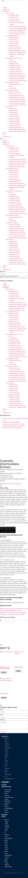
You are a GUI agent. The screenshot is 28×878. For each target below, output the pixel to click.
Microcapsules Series (12, 82)
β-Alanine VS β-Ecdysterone (11, 422)
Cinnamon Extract (14, 123)
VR (4, 135)
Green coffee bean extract (17, 50)
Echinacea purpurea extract (17, 26)
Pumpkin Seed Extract (15, 127)
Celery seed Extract (15, 125)
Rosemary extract (14, 122)
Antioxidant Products (12, 35)
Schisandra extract (14, 67)
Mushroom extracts (12, 90)
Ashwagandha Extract (15, 73)
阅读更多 (3, 672)
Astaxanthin (12, 88)
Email (1, 714)
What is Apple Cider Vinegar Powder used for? (7, 825)
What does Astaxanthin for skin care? (14, 426)
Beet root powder (14, 118)
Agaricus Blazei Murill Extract (18, 105)
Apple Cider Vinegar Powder (17, 30)
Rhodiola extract (14, 64)
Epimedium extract (14, 21)
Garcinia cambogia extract (17, 75)
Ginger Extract (13, 114)
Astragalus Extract (14, 65)
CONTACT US (7, 136)
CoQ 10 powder (14, 41)
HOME (5, 7)
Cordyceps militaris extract (17, 101)
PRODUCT (6, 11)
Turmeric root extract (15, 71)
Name (1, 709)
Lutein (11, 86)
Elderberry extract (14, 120)
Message (2, 719)
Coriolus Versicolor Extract (17, 103)
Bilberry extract (13, 45)
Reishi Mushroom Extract (16, 97)
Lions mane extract (15, 93)
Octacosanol (13, 62)
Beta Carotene (13, 39)
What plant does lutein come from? (13, 424)
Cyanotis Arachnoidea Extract (18, 28)
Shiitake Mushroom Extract (17, 99)
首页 (1, 277)
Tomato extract (13, 17)
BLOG (4, 133)
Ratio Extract (10, 107)
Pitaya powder (13, 112)
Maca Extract (13, 108)
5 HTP (11, 60)
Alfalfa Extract (13, 110)
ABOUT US (6, 9)
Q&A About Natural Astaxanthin (12, 428)
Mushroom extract (14, 92)
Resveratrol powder (15, 47)
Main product (10, 13)
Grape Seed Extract (15, 49)
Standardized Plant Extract (14, 58)
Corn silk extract (14, 19)
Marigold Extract (14, 15)
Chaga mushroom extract (16, 95)
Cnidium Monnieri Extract (16, 32)
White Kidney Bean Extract (17, 34)
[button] (14, 139)
